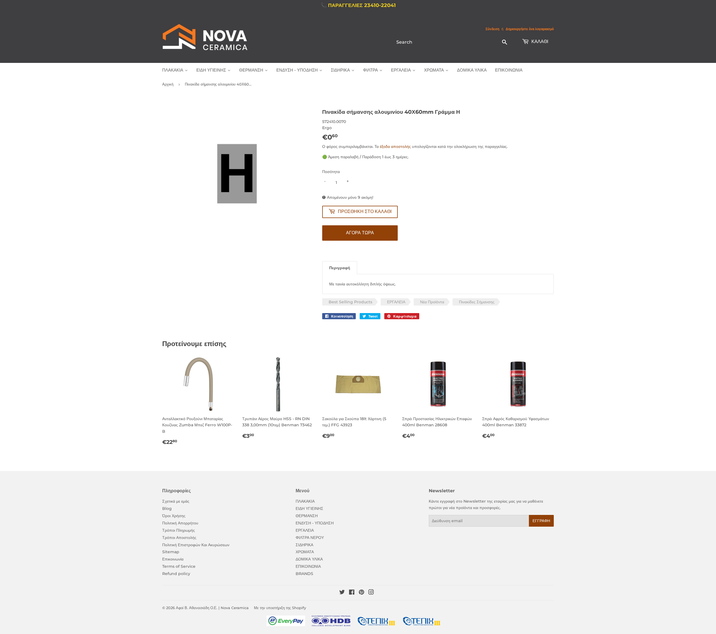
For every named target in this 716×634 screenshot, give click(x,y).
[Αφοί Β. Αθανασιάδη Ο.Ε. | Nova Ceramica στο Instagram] (371, 592)
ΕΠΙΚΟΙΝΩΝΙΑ (308, 566)
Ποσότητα (331, 171)
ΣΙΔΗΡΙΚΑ (304, 544)
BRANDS (304, 573)
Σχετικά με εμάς (175, 501)
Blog (167, 508)
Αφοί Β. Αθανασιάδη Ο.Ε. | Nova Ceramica (212, 607)
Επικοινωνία (172, 559)
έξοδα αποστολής (395, 146)
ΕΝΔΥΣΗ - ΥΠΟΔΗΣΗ (315, 523)
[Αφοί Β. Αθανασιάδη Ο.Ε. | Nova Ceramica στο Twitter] (342, 592)
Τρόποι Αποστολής (179, 537)
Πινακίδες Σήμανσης (476, 301)
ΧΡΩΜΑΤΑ (305, 551)
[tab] (339, 267)
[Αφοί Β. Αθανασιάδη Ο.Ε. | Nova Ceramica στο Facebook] (352, 592)
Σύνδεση (492, 29)
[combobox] (452, 42)
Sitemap (170, 551)
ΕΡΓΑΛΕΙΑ (396, 301)
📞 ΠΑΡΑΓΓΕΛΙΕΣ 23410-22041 (358, 5)
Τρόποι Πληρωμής (178, 530)
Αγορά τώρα (360, 232)
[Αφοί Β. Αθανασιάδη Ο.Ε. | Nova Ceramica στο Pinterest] (361, 592)
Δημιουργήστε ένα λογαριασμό (530, 29)
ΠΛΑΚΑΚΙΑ (305, 501)
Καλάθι (539, 41)
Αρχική (167, 84)
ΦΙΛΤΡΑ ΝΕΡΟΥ (310, 537)
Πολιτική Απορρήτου (180, 523)
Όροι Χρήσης (173, 515)
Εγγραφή (541, 520)
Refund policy (176, 573)
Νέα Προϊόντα (432, 301)
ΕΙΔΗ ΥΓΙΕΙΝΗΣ (309, 508)
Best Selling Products (350, 301)
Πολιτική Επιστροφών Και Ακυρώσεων (195, 544)
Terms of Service (179, 566)
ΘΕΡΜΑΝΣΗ (307, 515)
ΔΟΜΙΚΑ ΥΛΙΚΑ (309, 559)
